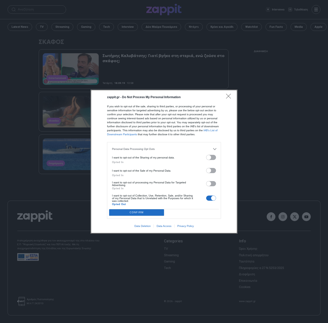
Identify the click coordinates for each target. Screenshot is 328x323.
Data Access (164, 226)
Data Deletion (142, 226)
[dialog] (164, 161)
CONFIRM (137, 212)
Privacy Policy (185, 226)
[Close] (229, 97)
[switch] (211, 157)
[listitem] (164, 149)
